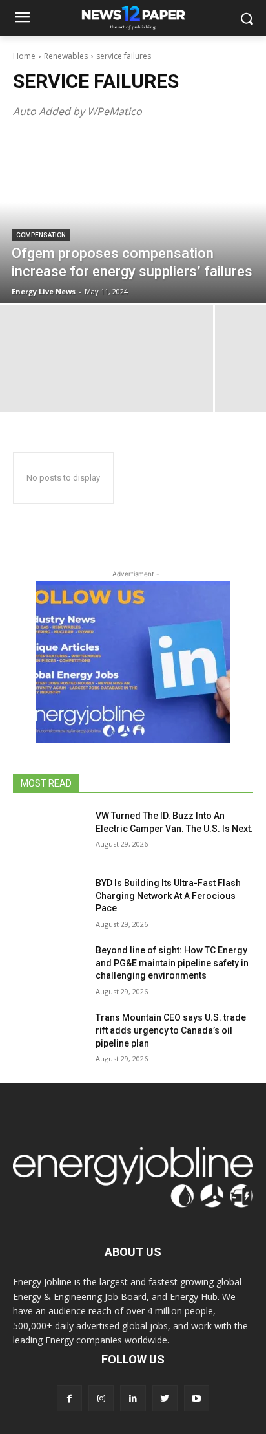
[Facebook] (69, 1398)
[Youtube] (196, 1398)
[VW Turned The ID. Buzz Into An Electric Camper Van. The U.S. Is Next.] (49, 835)
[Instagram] (101, 1398)
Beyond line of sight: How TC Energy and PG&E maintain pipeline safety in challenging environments (172, 963)
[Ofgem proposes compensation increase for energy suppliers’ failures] (133, 219)
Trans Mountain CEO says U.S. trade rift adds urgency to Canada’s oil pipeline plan (171, 1030)
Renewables (66, 55)
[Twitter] (165, 1398)
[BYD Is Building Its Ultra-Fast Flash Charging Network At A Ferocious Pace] (49, 902)
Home (24, 55)
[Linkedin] (132, 1398)
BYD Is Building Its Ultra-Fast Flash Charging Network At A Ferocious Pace (168, 895)
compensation (41, 235)
